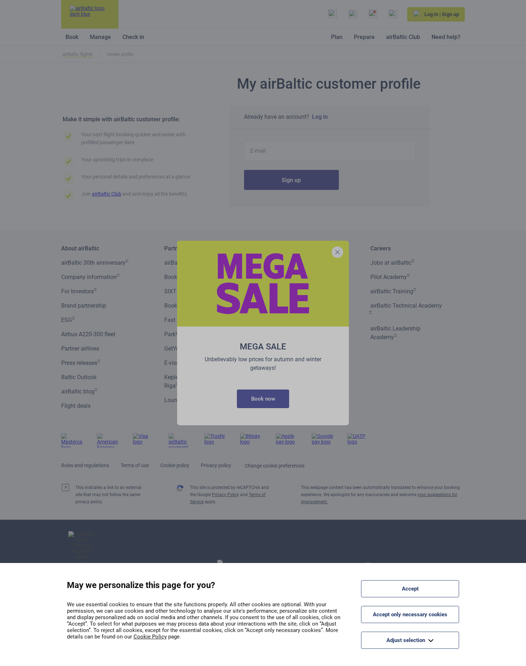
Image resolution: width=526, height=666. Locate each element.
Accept (410, 589)
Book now (263, 399)
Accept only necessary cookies (410, 614)
